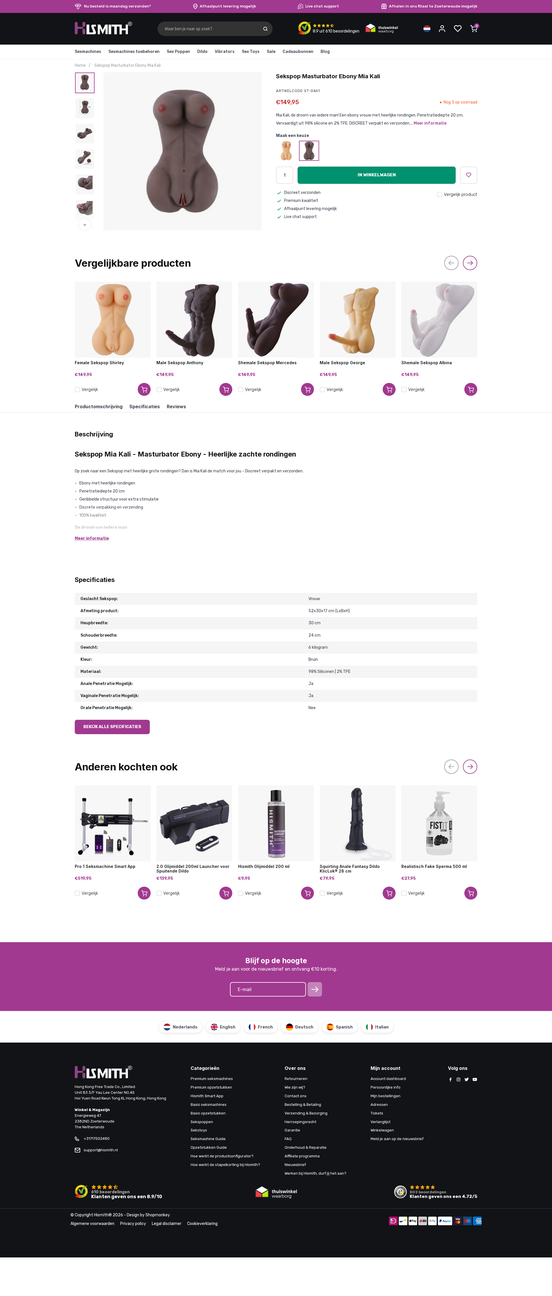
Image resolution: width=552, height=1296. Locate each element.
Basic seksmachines (209, 1104)
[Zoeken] (265, 29)
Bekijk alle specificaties (112, 726)
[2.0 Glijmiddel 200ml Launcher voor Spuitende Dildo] (194, 823)
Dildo (202, 51)
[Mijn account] (442, 28)
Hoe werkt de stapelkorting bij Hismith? (225, 1165)
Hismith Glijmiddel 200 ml (264, 866)
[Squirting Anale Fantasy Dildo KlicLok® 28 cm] (358, 823)
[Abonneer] (315, 989)
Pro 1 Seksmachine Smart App (105, 866)
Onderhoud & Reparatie (306, 1147)
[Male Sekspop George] (358, 320)
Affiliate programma (302, 1156)
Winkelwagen (382, 1130)
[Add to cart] (144, 389)
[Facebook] (450, 1080)
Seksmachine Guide (208, 1139)
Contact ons (295, 1096)
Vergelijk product (460, 194)
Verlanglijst (380, 1122)
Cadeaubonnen (298, 51)
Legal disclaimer (166, 1223)
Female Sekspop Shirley (99, 362)
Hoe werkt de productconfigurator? (222, 1156)
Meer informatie (430, 123)
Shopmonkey (157, 1215)
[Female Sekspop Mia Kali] (309, 151)
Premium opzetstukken (211, 1087)
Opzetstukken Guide (209, 1147)
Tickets (377, 1113)
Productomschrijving (98, 406)
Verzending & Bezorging (306, 1113)
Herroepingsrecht (300, 1122)
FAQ (288, 1139)
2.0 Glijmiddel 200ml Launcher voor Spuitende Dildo (192, 868)
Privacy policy (133, 1223)
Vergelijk (90, 389)
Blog (325, 51)
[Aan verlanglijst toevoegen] (468, 175)
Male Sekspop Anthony (179, 362)
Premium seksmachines (212, 1078)
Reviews (176, 406)
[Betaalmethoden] (393, 1221)
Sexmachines (88, 51)
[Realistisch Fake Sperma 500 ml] (439, 823)
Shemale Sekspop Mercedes (267, 362)
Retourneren (296, 1078)
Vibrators (225, 51)
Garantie (292, 1130)
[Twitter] (466, 1080)
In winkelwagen (377, 174)
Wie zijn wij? (295, 1087)
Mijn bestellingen (385, 1096)
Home (80, 65)
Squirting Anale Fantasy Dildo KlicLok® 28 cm (350, 868)
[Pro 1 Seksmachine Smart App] (113, 823)
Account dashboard (388, 1078)
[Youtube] (474, 1080)
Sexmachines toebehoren (134, 51)
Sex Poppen (178, 51)
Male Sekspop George (342, 362)
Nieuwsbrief (295, 1165)
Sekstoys (199, 1130)
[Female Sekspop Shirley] (286, 151)
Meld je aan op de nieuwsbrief (397, 1139)
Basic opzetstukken (208, 1113)
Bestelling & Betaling (303, 1104)
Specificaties (144, 406)
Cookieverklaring (202, 1223)
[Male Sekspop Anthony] (194, 320)
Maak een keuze (292, 135)
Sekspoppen (202, 1122)
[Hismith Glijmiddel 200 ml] (276, 823)
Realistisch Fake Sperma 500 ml (434, 866)
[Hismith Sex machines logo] (103, 33)
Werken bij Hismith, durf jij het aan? (315, 1173)
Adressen (379, 1104)
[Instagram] (458, 1080)
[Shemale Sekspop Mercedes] (276, 320)
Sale (271, 51)
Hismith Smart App (207, 1096)
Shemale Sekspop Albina (426, 362)
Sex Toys (251, 51)
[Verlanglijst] (457, 28)
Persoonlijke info (385, 1087)
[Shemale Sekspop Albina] (439, 320)
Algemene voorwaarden (92, 1223)
